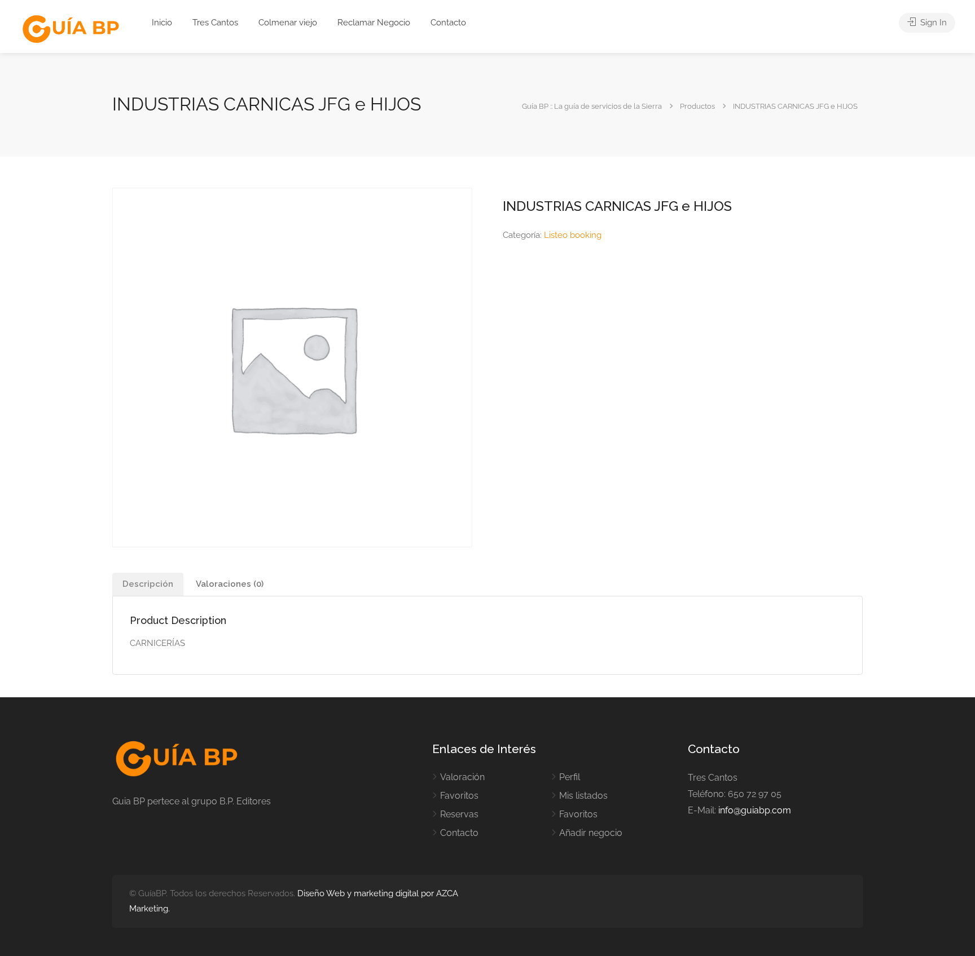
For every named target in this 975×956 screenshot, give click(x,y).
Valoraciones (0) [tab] (229, 584)
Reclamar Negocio (373, 22)
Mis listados (583, 795)
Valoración (462, 777)
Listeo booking (572, 235)
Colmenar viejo (287, 22)
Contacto (448, 22)
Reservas (459, 814)
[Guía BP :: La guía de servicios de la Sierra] (71, 29)
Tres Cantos (215, 22)
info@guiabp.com (754, 810)
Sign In (932, 22)
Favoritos (459, 795)
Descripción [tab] (147, 584)
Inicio (162, 22)
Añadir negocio (590, 832)
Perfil (569, 777)
